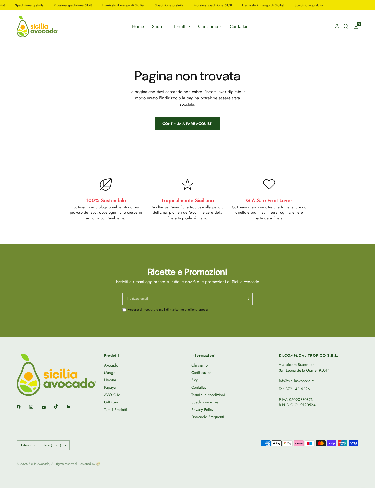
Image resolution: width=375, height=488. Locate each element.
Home (138, 26)
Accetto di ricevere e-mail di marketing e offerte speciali (168, 309)
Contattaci (240, 26)
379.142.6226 (298, 389)
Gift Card (111, 402)
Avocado (111, 365)
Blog (194, 380)
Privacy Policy (202, 409)
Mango (109, 372)
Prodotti (111, 355)
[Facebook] (22, 406)
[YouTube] (47, 407)
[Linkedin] (72, 406)
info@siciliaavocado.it (296, 381)
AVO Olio (112, 395)
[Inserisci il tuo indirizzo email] (247, 299)
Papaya (110, 387)
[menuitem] (138, 26)
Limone (110, 380)
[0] (354, 26)
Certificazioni (202, 372)
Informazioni (203, 355)
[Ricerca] (346, 26)
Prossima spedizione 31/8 (68, 5)
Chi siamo (208, 26)
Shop (157, 26)
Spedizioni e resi (205, 402)
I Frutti (180, 26)
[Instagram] (34, 406)
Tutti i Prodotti (115, 409)
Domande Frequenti (207, 417)
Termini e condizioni (208, 395)
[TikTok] (59, 406)
